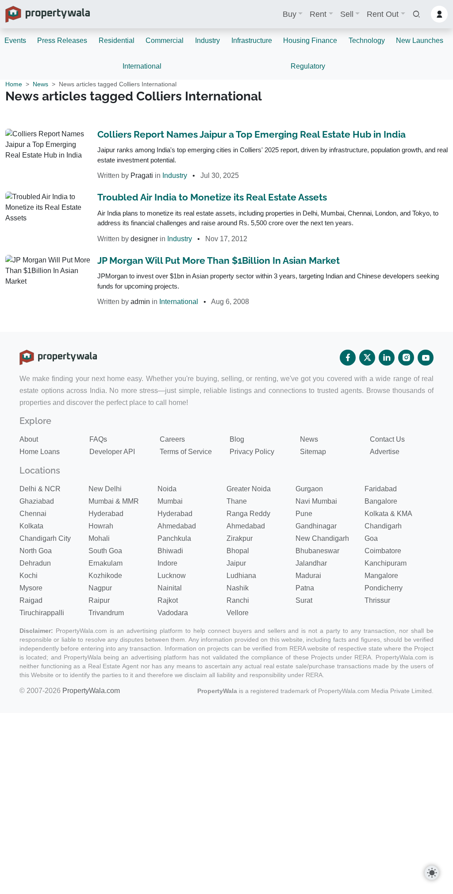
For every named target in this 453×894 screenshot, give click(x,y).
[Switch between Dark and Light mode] (431, 873)
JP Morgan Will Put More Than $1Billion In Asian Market (218, 260)
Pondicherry (384, 588)
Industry (207, 40)
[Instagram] (406, 358)
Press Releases (62, 40)
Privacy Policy (252, 451)
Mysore (30, 588)
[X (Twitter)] (367, 358)
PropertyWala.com (91, 690)
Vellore (237, 613)
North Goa (35, 551)
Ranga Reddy (248, 513)
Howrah (100, 526)
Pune (304, 513)
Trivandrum (106, 613)
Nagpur (100, 588)
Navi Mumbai (316, 501)
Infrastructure (251, 40)
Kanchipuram (386, 563)
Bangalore (381, 501)
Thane (236, 501)
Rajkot (167, 600)
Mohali (99, 538)
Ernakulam (105, 563)
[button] (416, 14)
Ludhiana (241, 575)
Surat (304, 600)
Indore (167, 563)
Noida (167, 489)
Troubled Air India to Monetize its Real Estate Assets (212, 197)
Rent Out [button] (383, 14)
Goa (371, 538)
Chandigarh (383, 526)
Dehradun (35, 563)
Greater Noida (248, 489)
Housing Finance (310, 40)
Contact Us (387, 439)
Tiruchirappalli (41, 613)
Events (15, 40)
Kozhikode (105, 575)
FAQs (98, 439)
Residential (116, 40)
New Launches (419, 40)
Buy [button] (289, 14)
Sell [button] (346, 14)
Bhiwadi (170, 551)
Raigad (30, 600)
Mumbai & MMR (113, 501)
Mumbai (170, 501)
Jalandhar (311, 563)
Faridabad (381, 489)
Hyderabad (105, 513)
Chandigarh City (45, 538)
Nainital (169, 588)
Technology (367, 40)
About (28, 439)
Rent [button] (318, 14)
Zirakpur (239, 538)
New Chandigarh (322, 538)
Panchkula (174, 538)
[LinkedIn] (387, 358)
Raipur (99, 600)
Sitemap (313, 451)
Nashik (237, 588)
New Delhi (105, 489)
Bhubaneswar (317, 551)
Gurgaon (309, 489)
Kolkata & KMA (388, 513)
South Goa (105, 551)
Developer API (112, 451)
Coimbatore (383, 551)
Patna (305, 588)
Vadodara (172, 613)
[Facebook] (348, 358)
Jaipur (236, 563)
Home (13, 84)
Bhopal (237, 551)
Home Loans (39, 451)
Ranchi (237, 600)
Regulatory (308, 66)
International (142, 66)
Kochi (28, 575)
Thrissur (377, 600)
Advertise (384, 451)
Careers (172, 439)
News (40, 84)
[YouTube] (426, 358)
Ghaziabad (36, 501)
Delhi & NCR (40, 489)
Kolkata (31, 526)
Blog (237, 439)
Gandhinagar (316, 526)
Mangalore (381, 575)
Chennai (32, 513)
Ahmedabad (176, 526)
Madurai (308, 575)
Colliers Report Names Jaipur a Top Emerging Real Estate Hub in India (251, 134)
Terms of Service (186, 451)
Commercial (165, 40)
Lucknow (171, 575)
